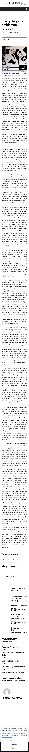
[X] (7, 43)
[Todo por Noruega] (5, 589)
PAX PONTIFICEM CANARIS (14, 672)
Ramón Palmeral (14, 32)
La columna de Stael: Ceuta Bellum (19, 598)
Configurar (15, 748)
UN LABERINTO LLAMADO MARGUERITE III (17, 617)
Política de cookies (7, 737)
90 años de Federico (19, 606)
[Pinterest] (10, 43)
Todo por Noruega (18, 588)
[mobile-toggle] (2, 9)
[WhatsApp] (14, 43)
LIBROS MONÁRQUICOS (18, 632)
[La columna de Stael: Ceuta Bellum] (5, 598)
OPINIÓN (14, 590)
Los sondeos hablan (10, 661)
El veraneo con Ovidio (16, 629)
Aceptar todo (14, 740)
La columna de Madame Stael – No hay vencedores (13, 679)
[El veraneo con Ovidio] (5, 630)
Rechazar (14, 744)
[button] (26, 9)
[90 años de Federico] (5, 608)
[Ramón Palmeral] (3, 32)
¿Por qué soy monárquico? (13, 666)
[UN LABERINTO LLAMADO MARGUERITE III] (5, 617)
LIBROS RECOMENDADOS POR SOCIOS (18, 609)
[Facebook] (3, 43)
